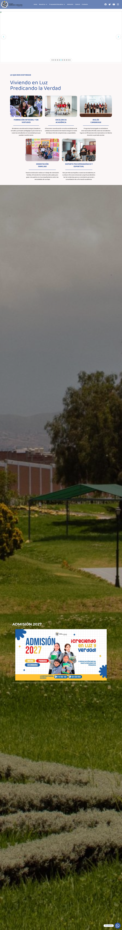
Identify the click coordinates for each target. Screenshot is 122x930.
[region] (61, 36)
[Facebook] (106, 4)
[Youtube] (114, 4)
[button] (3, 37)
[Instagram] (118, 4)
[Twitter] (110, 4)
